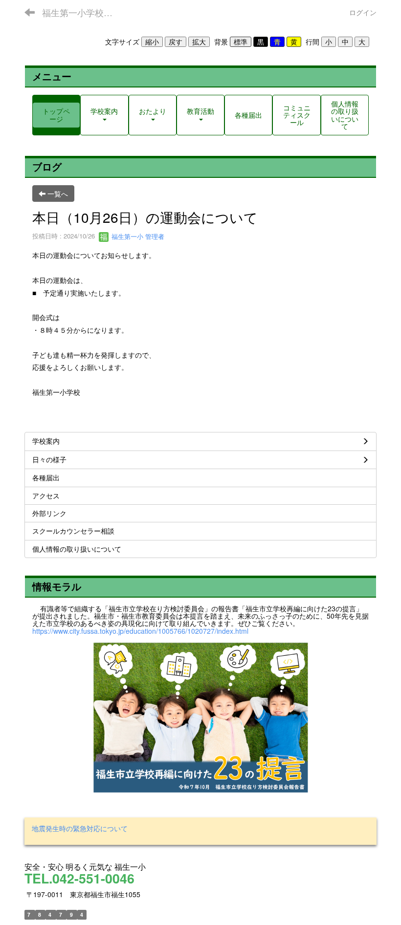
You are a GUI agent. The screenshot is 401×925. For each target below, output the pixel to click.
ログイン (363, 12)
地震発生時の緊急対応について (80, 828)
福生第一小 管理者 (137, 236)
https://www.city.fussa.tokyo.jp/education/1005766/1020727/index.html (140, 631)
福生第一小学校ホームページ (83, 12)
